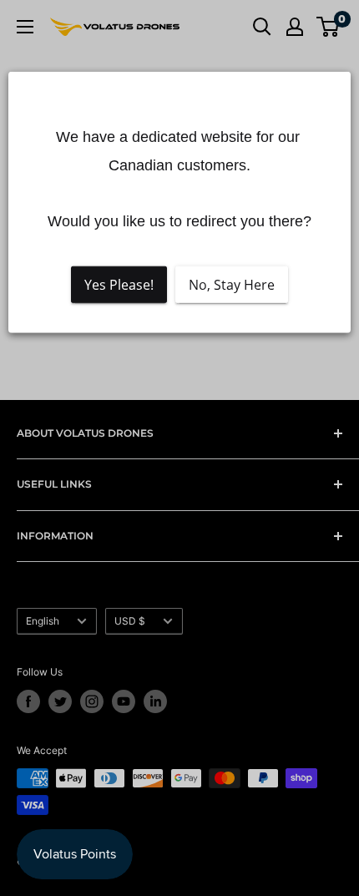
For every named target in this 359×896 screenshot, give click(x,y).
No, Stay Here (232, 285)
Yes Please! (119, 285)
